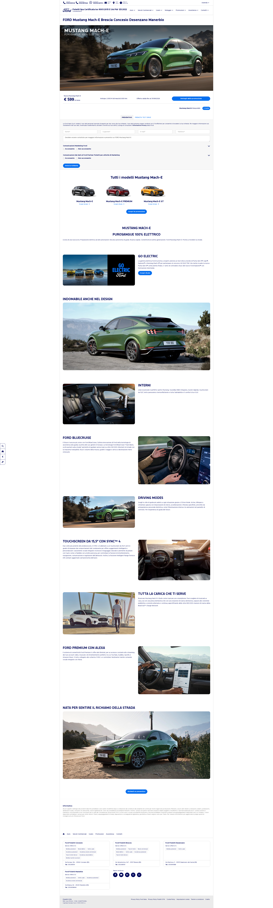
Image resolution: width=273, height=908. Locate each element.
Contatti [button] (204, 10)
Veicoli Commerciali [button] (145, 10)
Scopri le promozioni (136, 211)
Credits (207, 899)
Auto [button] (131, 10)
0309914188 (170, 864)
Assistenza (110, 834)
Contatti (119, 834)
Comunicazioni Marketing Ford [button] (75, 145)
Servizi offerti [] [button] (70, 845)
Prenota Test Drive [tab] (143, 117)
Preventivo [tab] (127, 117)
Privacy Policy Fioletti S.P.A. (156, 899)
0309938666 (70, 887)
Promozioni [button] (180, 10)
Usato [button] (158, 10)
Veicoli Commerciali (79, 834)
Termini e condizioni (197, 899)
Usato (91, 834)
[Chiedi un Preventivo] (2, 456)
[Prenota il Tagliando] (2, 462)
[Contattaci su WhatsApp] (139, 875)
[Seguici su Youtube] (121, 875)
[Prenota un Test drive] (2, 451)
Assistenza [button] (192, 10)
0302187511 (70, 864)
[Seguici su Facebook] (115, 875)
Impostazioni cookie (183, 899)
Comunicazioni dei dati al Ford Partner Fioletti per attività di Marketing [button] (91, 155)
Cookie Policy (171, 899)
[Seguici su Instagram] (133, 875)
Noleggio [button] (168, 10)
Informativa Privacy (140, 125)
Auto (68, 834)
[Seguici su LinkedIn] (127, 875)
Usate (206, 108)
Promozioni (100, 834)
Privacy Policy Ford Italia (139, 899)
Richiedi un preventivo (136, 791)
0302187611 (120, 864)
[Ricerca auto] (2, 446)
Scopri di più (145, 273)
